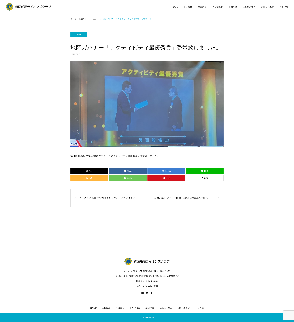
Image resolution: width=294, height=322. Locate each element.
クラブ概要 (217, 7)
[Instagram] (142, 292)
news (79, 35)
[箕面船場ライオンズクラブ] (28, 7)
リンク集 (284, 7)
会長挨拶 (188, 7)
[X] (147, 292)
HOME (175, 7)
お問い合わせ (267, 7)
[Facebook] (151, 292)
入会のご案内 (249, 7)
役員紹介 (202, 7)
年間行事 (232, 7)
